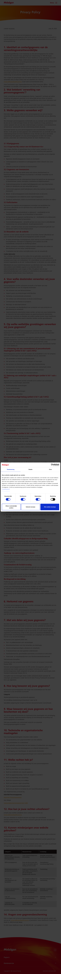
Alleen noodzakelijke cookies (11, 507)
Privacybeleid (6, 491)
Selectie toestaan (30, 507)
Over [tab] (50, 469)
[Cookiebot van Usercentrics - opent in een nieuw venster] (44, 465)
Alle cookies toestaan (50, 507)
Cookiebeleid (6, 489)
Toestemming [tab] (10, 469)
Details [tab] (30, 469)
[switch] (23, 499)
